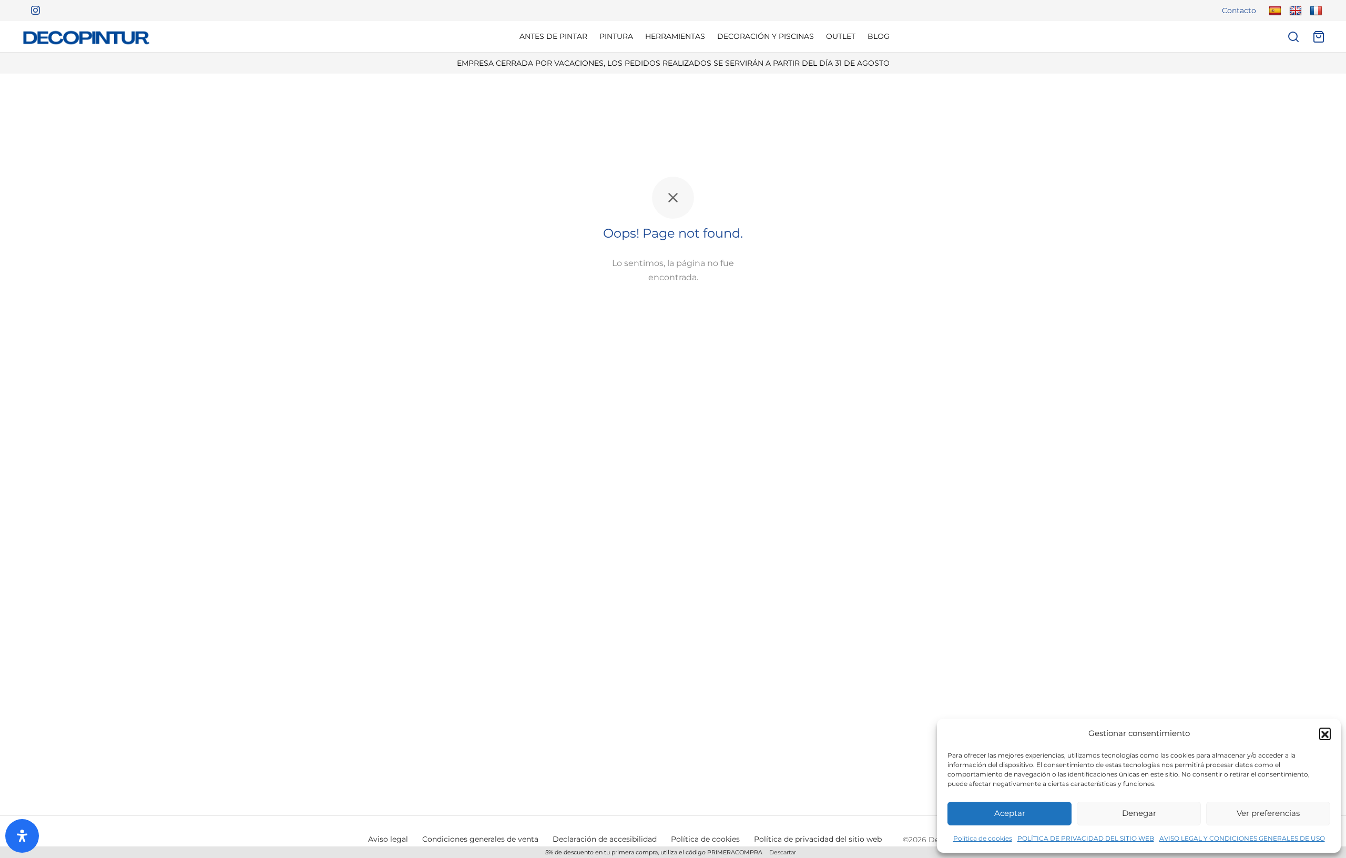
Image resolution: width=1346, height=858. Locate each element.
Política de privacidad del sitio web (818, 839)
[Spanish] (1273, 10)
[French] (1314, 10)
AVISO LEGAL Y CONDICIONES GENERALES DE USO (1242, 838)
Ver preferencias (1268, 813)
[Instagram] (31, 10)
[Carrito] (1318, 36)
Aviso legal (388, 839)
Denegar (1139, 813)
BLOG (879, 36)
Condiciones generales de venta (480, 839)
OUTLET (840, 36)
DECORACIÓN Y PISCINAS (765, 36)
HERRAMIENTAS (675, 36)
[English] (1294, 10)
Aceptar (1009, 813)
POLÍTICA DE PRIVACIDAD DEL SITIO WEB (1085, 838)
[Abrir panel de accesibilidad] (22, 836)
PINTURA (616, 36)
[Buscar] (1293, 36)
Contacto (1239, 10)
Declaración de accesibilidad (605, 839)
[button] (1325, 733)
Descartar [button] (782, 852)
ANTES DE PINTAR (553, 36)
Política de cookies (982, 838)
